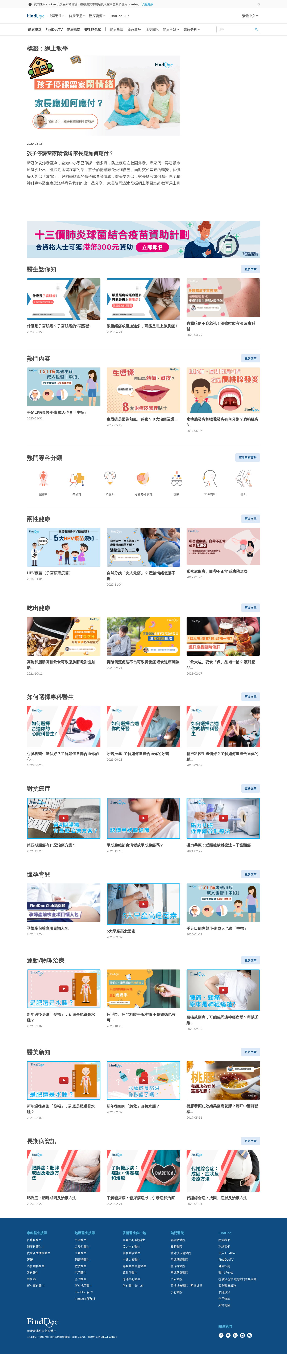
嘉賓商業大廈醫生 (134, 1266)
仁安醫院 (176, 1279)
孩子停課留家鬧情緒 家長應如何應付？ (70, 153)
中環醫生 (81, 1240)
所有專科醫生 (36, 1285)
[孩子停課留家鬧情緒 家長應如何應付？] (103, 96)
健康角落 (116, 29)
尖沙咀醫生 (82, 1246)
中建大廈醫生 (131, 1259)
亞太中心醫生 (131, 1246)
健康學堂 (34, 29)
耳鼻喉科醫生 (36, 1266)
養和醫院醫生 (131, 1253)
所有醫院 (176, 1292)
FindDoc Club (119, 16)
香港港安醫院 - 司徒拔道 (186, 1285)
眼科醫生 (33, 1272)
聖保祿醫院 (178, 1266)
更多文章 (251, 269)
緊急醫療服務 (227, 1285)
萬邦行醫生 (130, 1272)
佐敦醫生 (81, 1266)
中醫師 (31, 1279)
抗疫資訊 (152, 29)
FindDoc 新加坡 (85, 1298)
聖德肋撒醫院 (179, 1272)
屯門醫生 (81, 1272)
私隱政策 (224, 1292)
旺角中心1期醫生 (134, 1240)
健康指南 (73, 29)
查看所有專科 (248, 457)
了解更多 (147, 4)
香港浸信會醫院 (181, 1253)
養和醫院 (176, 1246)
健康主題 (169, 29)
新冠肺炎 (134, 29)
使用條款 (224, 1298)
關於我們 (224, 1240)
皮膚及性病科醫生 (38, 1253)
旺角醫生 (81, 1253)
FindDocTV (54, 29)
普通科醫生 (34, 1240)
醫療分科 (190, 29)
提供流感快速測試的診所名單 (238, 1279)
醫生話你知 (92, 29)
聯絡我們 (224, 1246)
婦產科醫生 (34, 1246)
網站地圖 (224, 1305)
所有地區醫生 (83, 1285)
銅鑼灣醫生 (82, 1259)
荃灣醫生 (81, 1279)
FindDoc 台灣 (84, 1292)
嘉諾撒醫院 (178, 1240)
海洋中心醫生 (131, 1279)
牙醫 (30, 1259)
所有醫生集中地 (133, 1285)
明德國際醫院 (179, 1259)
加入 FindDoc (227, 1253)
